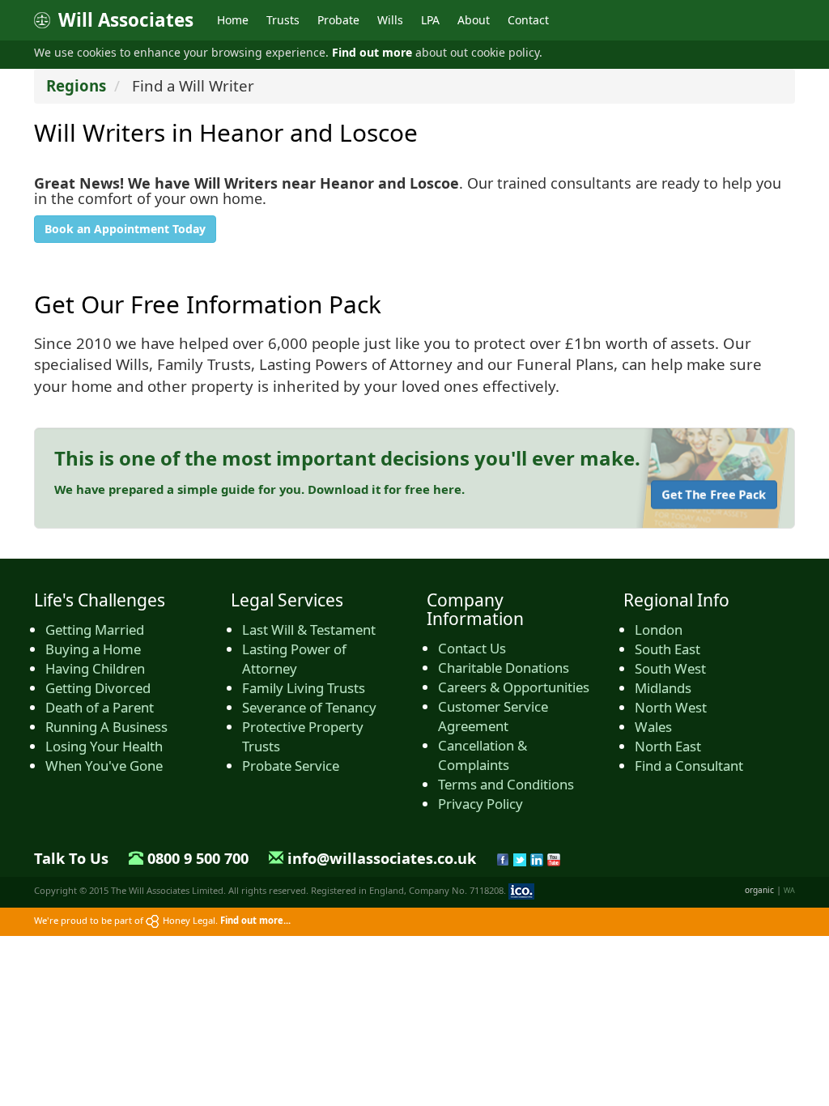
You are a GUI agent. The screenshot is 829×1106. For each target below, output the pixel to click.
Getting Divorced (98, 687)
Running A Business (106, 726)
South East (667, 649)
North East (668, 746)
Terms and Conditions (506, 784)
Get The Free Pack (714, 494)
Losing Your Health (104, 746)
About (473, 20)
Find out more (372, 52)
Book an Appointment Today (125, 228)
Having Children (95, 668)
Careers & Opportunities (513, 687)
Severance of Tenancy (309, 707)
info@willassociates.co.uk (381, 858)
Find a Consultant (689, 765)
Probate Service (290, 765)
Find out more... (255, 920)
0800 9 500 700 (198, 858)
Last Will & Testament (309, 629)
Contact (528, 20)
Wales (653, 726)
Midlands (663, 687)
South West (670, 668)
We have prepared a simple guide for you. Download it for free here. (259, 489)
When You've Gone (104, 765)
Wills (390, 20)
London (658, 629)
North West (671, 707)
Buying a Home (93, 649)
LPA (430, 20)
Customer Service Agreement (493, 716)
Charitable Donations (503, 667)
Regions (76, 85)
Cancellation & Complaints (482, 755)
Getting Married (94, 629)
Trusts (283, 20)
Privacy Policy (480, 803)
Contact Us (472, 648)
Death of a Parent (99, 707)
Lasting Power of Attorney (294, 659)
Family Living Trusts (303, 687)
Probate (338, 20)
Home (233, 20)
